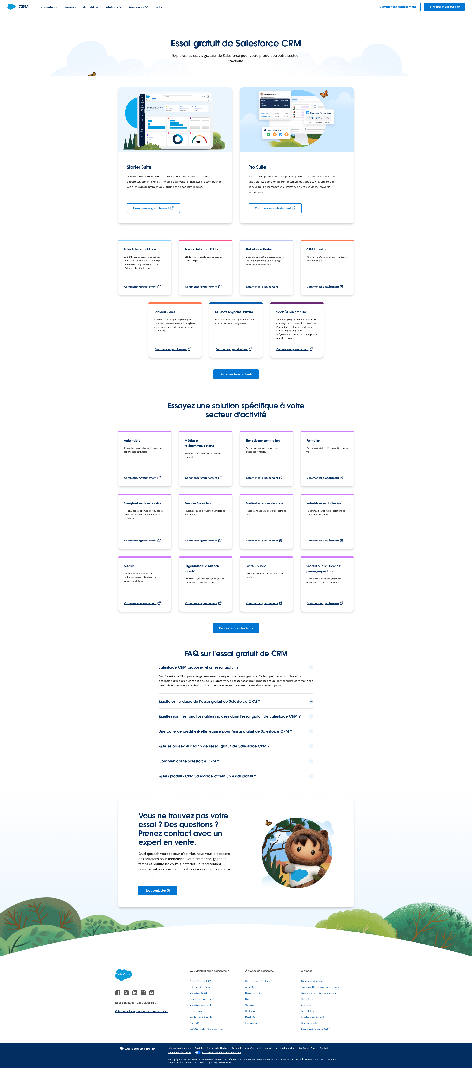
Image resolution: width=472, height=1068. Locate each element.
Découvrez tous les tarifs (236, 628)
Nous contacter (155, 890)
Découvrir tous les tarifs (236, 374)
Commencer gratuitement (151, 208)
